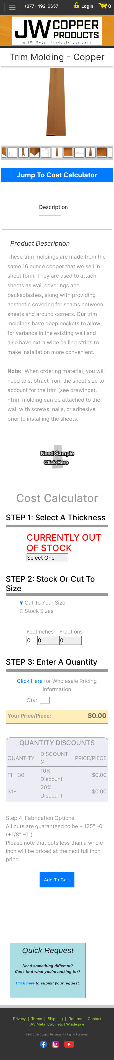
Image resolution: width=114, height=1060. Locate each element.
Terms (36, 1018)
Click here (25, 983)
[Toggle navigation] (12, 7)
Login (87, 6)
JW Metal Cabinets (46, 1024)
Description (50, 207)
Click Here (30, 681)
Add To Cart (57, 879)
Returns (75, 1018)
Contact (94, 1018)
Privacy (19, 1018)
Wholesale (75, 1024)
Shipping (55, 1018)
